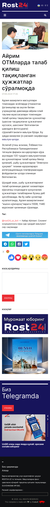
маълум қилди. (11, 139)
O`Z (46, 5)
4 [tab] (47, 427)
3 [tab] (47, 425)
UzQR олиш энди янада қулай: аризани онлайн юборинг (23, 445)
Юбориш (8, 298)
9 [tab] (47, 434)
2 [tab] (47, 424)
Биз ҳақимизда (10, 466)
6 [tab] (47, 430)
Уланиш (8, 408)
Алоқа (5, 470)
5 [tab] (47, 428)
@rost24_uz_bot (10, 220)
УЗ (42, 5)
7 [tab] (47, 431)
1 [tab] (47, 422)
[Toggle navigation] (5, 15)
